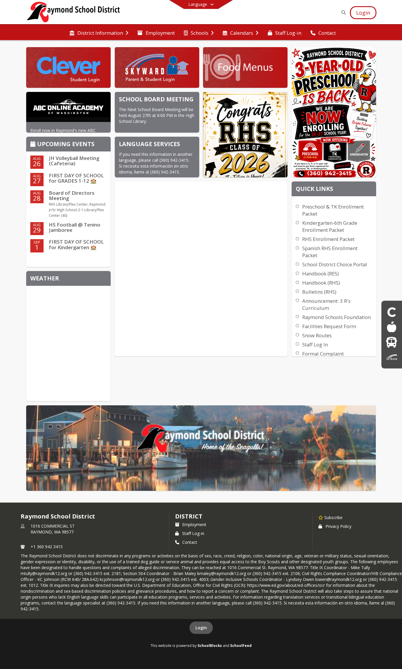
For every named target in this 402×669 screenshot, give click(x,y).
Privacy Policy (338, 526)
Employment (194, 524)
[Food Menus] (391, 327)
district (188, 516)
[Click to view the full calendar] (33, 144)
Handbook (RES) (320, 273)
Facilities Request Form (329, 326)
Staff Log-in (193, 533)
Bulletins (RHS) (319, 291)
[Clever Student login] (391, 312)
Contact (189, 542)
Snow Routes (317, 335)
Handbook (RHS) (321, 282)
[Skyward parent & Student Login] (391, 357)
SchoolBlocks (209, 645)
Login (201, 627)
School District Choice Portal (334, 264)
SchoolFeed (241, 645)
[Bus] (391, 342)
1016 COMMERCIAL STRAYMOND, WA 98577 (53, 529)
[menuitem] (99, 32)
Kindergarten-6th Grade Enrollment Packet (329, 226)
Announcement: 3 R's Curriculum (326, 304)
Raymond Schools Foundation (336, 317)
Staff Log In (315, 344)
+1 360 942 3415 (47, 546)
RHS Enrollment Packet (328, 239)
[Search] (342, 12)
